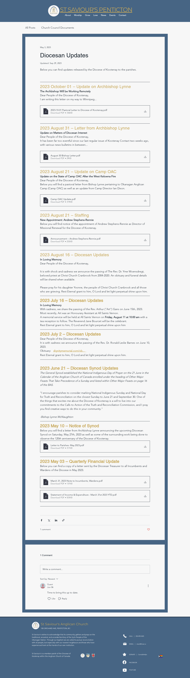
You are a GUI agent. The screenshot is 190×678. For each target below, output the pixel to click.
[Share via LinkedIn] (56, 520)
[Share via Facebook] (41, 520)
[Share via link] (63, 520)
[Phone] (125, 636)
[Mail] (125, 644)
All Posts (30, 27)
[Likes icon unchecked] (49, 598)
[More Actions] (148, 586)
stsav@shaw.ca (141, 644)
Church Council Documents (57, 27)
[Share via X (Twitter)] (48, 520)
